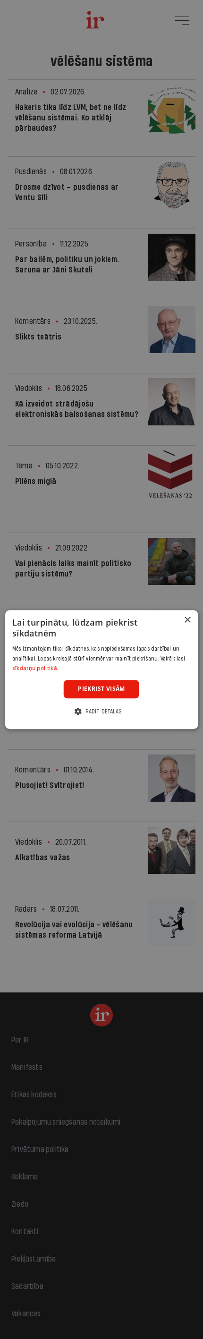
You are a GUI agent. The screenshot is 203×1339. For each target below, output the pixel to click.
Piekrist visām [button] (101, 689)
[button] (101, 711)
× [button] (187, 620)
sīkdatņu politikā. (35, 668)
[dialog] (101, 669)
